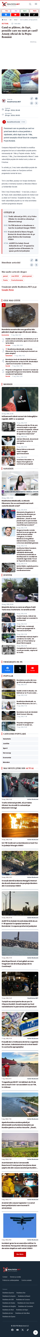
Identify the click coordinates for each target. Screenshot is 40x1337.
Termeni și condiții (15, 1277)
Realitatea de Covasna (23, 1299)
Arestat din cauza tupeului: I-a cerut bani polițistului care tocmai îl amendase (18, 1205)
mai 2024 (15, 276)
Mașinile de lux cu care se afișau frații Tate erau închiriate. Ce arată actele (19, 608)
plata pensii (27, 276)
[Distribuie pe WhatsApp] (32, 103)
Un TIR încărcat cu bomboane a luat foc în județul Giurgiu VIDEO (21, 226)
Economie (5, 335)
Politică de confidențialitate (11, 1280)
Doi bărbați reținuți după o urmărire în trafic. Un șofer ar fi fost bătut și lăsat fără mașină (27, 640)
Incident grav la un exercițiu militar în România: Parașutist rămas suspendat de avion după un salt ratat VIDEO (19, 1246)
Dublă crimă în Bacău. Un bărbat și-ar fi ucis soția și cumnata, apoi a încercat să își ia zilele (22, 341)
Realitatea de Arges (22, 1310)
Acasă (5, 20)
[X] (24, 14)
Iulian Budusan (32, 799)
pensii (5, 276)
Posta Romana (17, 280)
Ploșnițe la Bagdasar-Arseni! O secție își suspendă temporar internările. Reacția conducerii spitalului (22, 372)
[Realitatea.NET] (11, 4)
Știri (11, 20)
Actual (15, 20)
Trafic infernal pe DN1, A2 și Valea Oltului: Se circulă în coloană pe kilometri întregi (22, 219)
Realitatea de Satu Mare (22, 1313)
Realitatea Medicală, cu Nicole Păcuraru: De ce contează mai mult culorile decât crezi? (17, 503)
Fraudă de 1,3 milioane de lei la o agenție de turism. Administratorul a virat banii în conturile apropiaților (20, 1044)
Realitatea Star (21, 1293)
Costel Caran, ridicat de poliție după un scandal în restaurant (27, 618)
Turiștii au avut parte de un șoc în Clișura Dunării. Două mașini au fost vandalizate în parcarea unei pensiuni (19, 1004)
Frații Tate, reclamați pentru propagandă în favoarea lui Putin (26, 628)
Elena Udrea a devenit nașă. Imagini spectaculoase (26, 451)
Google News (8, 289)
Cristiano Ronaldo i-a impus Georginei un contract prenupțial (25, 462)
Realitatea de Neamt (24, 1296)
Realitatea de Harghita (9, 1306)
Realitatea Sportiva (8, 1293)
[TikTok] (34, 14)
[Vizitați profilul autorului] (4, 101)
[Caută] (30, 4)
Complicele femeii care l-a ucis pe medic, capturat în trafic (27, 650)
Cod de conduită (26, 1280)
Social (8, 366)
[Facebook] (6, 14)
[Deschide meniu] (36, 4)
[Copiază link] (32, 98)
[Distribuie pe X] (36, 103)
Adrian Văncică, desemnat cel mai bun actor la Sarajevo (27, 441)
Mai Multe (20, 1254)
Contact (5, 1277)
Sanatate (9, 356)
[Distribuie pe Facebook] (36, 98)
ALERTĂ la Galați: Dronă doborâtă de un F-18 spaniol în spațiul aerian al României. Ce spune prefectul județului (21, 247)
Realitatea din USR (8, 1299)
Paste (5, 280)
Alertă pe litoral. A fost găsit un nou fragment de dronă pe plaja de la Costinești (18, 964)
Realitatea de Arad (8, 1310)
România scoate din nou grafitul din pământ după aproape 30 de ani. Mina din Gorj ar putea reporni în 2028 (19, 332)
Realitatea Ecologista (9, 1296)
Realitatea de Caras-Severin (26, 1303)
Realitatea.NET (14, 102)
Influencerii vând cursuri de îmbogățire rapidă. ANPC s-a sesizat (19, 417)
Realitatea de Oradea (9, 1303)
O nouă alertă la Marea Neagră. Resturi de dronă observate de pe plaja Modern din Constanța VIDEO (21, 236)
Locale (8, 345)
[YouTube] (15, 14)
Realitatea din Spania (9, 1316)
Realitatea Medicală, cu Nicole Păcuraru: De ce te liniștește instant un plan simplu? (21, 351)
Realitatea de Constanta (25, 1306)
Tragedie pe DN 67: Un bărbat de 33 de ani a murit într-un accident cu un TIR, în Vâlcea (19, 1084)
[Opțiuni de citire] (35, 1332)
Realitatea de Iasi (8, 1313)
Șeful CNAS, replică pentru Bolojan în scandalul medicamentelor (27, 568)
